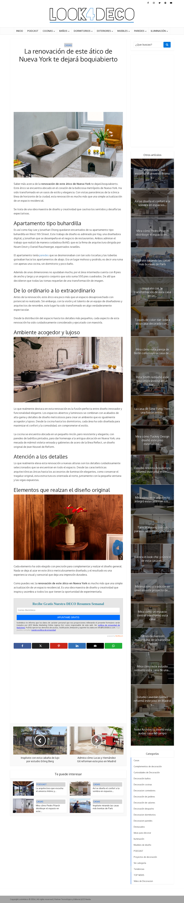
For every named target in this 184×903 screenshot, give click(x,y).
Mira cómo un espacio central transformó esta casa (152, 615)
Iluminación (158, 30)
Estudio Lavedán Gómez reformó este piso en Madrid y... (152, 700)
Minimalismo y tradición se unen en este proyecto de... (152, 588)
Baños (63, 30)
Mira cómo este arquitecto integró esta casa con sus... (152, 499)
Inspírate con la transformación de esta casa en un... (152, 292)
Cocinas (48, 30)
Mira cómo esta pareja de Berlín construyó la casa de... (152, 351)
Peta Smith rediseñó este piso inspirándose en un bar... (152, 380)
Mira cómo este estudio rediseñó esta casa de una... (152, 668)
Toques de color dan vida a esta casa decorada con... (152, 321)
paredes (44, 255)
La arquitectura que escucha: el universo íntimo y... (50, 789)
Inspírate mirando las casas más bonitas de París (106, 807)
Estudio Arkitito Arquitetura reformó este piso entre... (152, 469)
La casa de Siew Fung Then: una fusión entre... (152, 410)
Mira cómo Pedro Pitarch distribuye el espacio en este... (48, 808)
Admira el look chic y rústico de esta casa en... (152, 558)
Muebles (122, 30)
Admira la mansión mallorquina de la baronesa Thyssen (152, 639)
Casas (68, 45)
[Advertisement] (68, 87)
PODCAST (32, 30)
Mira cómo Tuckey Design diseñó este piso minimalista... (152, 440)
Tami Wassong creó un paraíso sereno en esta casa (152, 529)
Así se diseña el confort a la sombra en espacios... (106, 789)
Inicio (19, 30)
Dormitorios (82, 30)
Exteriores (104, 30)
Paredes (139, 30)
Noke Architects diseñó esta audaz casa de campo (152, 731)
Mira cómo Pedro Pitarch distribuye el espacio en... (152, 232)
